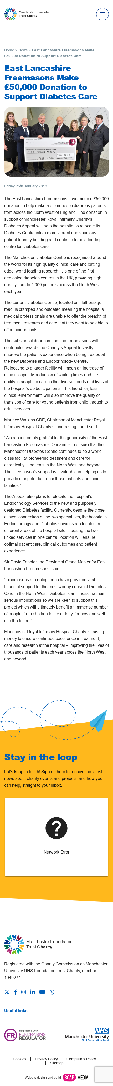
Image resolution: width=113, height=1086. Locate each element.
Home (9, 50)
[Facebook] (15, 993)
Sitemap (57, 1063)
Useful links (16, 1010)
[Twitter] (8, 993)
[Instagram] (23, 993)
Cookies (19, 1059)
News (23, 50)
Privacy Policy (46, 1059)
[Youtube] (42, 993)
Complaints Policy (81, 1059)
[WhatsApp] (52, 992)
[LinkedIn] (32, 993)
